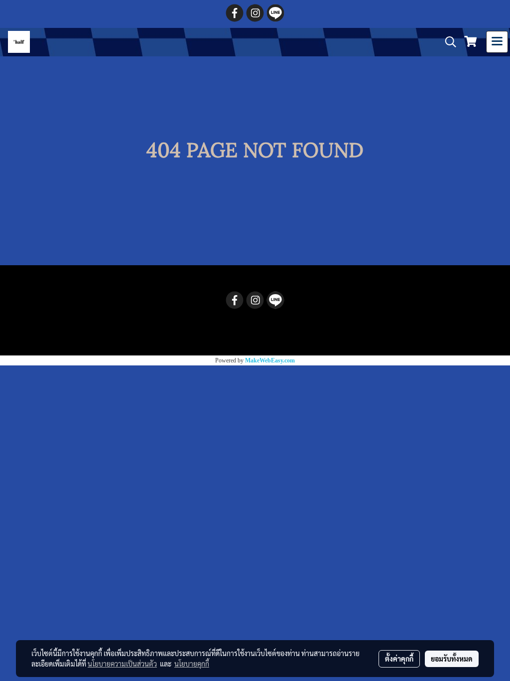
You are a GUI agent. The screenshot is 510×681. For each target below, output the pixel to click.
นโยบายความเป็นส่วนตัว (122, 663)
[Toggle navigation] (497, 42)
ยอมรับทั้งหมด (452, 658)
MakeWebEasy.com (270, 360)
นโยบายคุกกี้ (191, 663)
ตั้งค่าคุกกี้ (399, 658)
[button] (447, 42)
